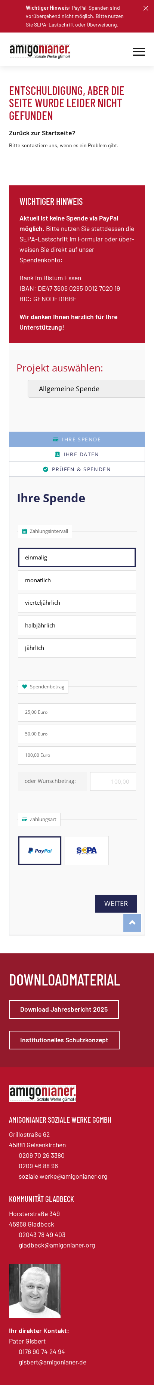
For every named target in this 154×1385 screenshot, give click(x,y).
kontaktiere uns (39, 145)
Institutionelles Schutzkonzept (64, 1040)
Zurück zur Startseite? (42, 133)
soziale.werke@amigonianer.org (63, 1176)
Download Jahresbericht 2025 (64, 1009)
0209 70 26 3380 (42, 1155)
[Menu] (139, 51)
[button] (145, 8)
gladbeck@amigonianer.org (57, 1245)
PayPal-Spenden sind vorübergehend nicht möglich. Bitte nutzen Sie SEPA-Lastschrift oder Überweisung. (75, 16)
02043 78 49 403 (42, 1234)
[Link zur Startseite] (42, 51)
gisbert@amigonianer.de (52, 1362)
